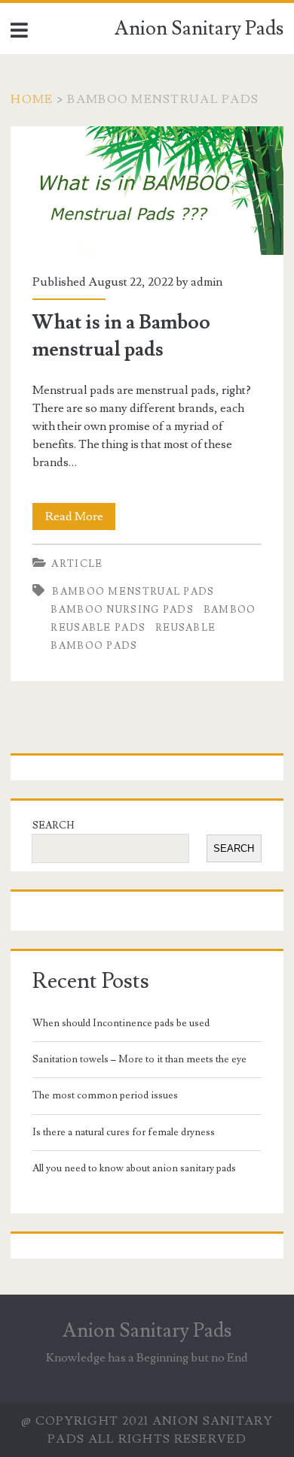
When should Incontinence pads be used (121, 1023)
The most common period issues (105, 1095)
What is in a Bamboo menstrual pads (147, 190)
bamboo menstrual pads (133, 592)
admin (206, 281)
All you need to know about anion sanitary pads (134, 1168)
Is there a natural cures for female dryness (123, 1132)
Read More (80, 519)
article (77, 564)
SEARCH (53, 825)
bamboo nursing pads (122, 610)
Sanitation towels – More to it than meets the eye (139, 1059)
